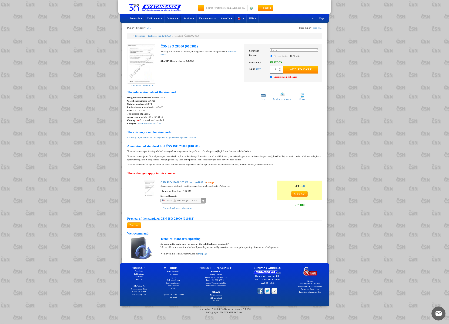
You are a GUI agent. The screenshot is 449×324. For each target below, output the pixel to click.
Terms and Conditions (310, 289)
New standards (216, 295)
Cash (173, 288)
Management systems (186, 137)
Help (321, 18)
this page (202, 253)
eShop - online (216, 275)
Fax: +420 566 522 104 (216, 280)
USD (251, 18)
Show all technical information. (177, 208)
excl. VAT (317, 27)
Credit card (173, 275)
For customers (206, 18)
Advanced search (139, 292)
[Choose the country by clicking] (252, 8)
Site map (310, 281)
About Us (225, 18)
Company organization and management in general (151, 137)
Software (171, 18)
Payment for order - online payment (173, 295)
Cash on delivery (173, 280)
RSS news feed (216, 298)
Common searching (139, 289)
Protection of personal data (310, 292)
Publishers (140, 36)
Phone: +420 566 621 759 (216, 277)
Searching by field (139, 294)
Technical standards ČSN (160, 36)
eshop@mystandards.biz (216, 283)
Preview (134, 225)
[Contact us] (274, 291)
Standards (135, 18)
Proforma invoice (173, 283)
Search (266, 7)
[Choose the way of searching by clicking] (201, 8)
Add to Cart (301, 69)
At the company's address (216, 286)
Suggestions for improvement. (310, 286)
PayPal (173, 277)
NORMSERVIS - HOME (310, 284)
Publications (153, 18)
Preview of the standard (142, 85)
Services (187, 18)
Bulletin (216, 300)
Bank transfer (173, 286)
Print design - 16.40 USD (288, 56)
